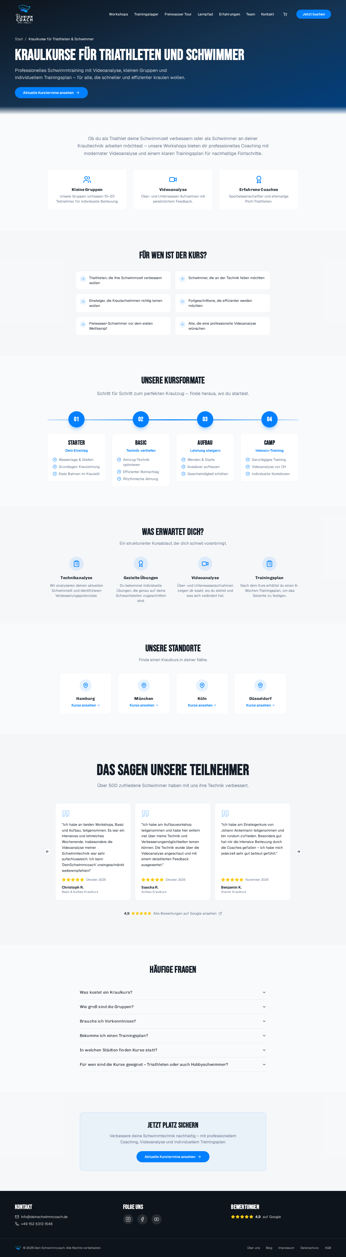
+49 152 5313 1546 (37, 1224)
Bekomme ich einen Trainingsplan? (114, 1035)
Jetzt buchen (313, 14)
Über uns (253, 1248)
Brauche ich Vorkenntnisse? (108, 1021)
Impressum (286, 1248)
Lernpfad (205, 14)
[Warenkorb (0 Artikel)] (285, 14)
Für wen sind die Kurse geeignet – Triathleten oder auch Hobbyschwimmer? (154, 1064)
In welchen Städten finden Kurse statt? (118, 1050)
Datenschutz (309, 1248)
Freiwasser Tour (178, 14)
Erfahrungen (229, 14)
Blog (269, 1248)
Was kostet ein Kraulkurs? (106, 992)
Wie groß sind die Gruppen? (106, 1006)
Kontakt (267, 14)
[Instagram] (128, 1219)
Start (19, 39)
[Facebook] (142, 1219)
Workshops (118, 14)
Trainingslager (146, 14)
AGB (328, 1248)
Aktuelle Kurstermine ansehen (48, 92)
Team (250, 14)
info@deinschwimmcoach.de (44, 1216)
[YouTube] (156, 1219)
